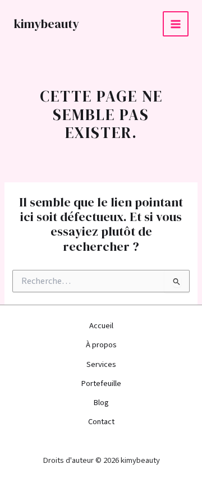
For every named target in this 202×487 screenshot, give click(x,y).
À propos (101, 345)
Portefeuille (101, 383)
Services (101, 364)
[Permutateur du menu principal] (176, 24)
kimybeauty (46, 23)
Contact (101, 422)
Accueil (101, 326)
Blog (101, 402)
